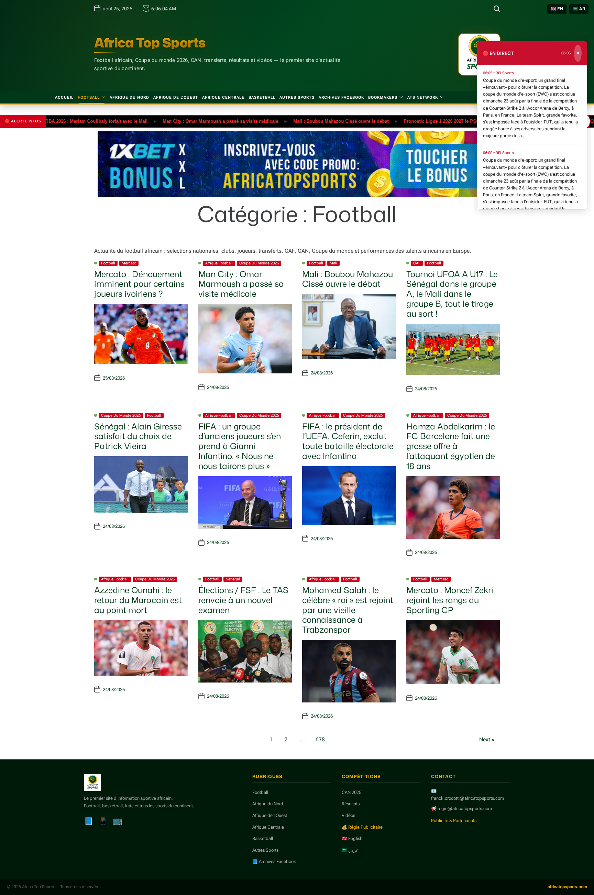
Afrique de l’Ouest (175, 97)
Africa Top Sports (150, 42)
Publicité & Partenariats (453, 820)
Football (89, 97)
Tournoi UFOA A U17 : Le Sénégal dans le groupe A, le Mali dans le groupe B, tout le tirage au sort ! (452, 293)
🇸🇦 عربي (350, 850)
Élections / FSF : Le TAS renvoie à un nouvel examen (243, 600)
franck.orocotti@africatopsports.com (467, 798)
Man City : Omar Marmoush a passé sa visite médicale (198, 120)
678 (320, 739)
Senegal (233, 579)
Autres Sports (297, 97)
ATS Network (422, 97)
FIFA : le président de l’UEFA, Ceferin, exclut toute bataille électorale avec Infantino (348, 441)
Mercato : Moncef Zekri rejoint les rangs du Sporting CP (449, 600)
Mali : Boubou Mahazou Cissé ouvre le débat (319, 120)
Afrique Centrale (223, 97)
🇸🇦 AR (579, 8)
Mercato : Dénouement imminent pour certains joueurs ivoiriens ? (139, 284)
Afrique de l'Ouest (269, 815)
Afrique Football (219, 263)
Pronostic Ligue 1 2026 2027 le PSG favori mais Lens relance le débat (456, 120)
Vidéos (348, 815)
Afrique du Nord (129, 97)
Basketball (262, 97)
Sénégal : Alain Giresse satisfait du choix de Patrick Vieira (138, 436)
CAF (416, 263)
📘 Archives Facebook (274, 861)
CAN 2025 (351, 792)
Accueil (64, 97)
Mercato (129, 263)
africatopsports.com (567, 886)
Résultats (351, 803)
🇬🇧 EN (557, 8)
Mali (333, 263)
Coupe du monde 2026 (259, 263)
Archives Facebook (341, 97)
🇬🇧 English (352, 838)
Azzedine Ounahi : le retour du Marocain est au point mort (138, 600)
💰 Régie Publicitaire (362, 827)
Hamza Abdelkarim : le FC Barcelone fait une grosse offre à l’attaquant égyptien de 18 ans (450, 446)
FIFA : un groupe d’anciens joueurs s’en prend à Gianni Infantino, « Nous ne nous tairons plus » (239, 446)
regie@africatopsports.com (465, 808)
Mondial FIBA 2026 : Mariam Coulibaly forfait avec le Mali (65, 120)
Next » (487, 739)
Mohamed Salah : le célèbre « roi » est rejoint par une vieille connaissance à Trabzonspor (347, 609)
